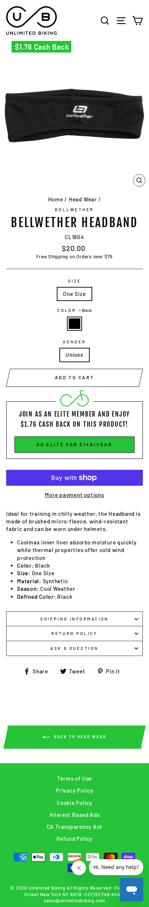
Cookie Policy (74, 802)
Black (74, 323)
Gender (74, 341)
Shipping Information (74, 618)
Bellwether (74, 209)
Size (74, 281)
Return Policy (74, 633)
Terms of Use (74, 778)
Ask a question (74, 648)
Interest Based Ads (75, 814)
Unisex (74, 354)
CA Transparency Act (75, 826)
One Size (74, 294)
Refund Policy (74, 838)
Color (74, 310)
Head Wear (83, 199)
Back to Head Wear (79, 736)
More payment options (74, 495)
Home (55, 199)
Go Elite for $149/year (74, 444)
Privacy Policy (74, 790)
